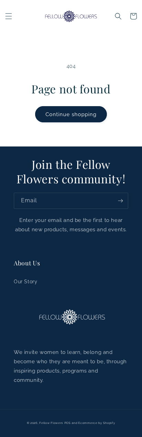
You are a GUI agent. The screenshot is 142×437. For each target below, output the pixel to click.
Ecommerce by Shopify (96, 423)
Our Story (25, 281)
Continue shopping (71, 114)
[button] (8, 16)
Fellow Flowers (51, 423)
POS (67, 423)
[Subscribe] (120, 201)
